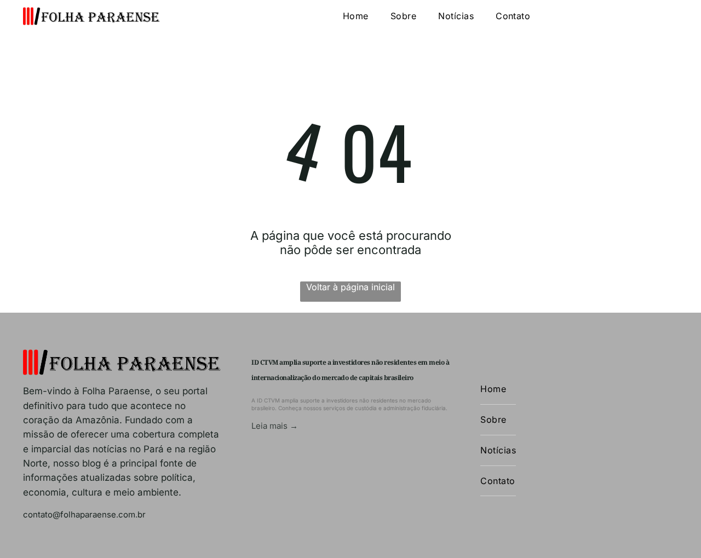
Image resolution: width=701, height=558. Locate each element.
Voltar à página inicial (350, 286)
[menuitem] (356, 16)
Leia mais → (274, 426)
